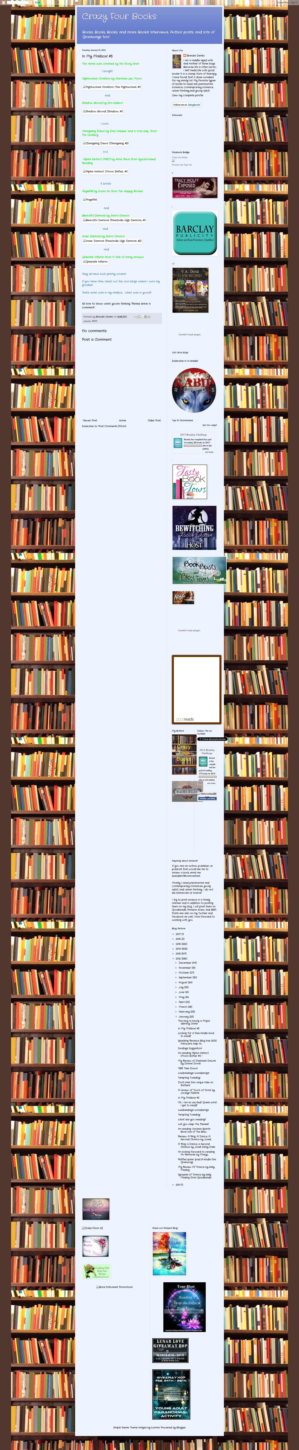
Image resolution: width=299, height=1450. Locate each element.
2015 (179, 944)
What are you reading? (192, 1119)
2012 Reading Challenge (207, 751)
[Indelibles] (187, 801)
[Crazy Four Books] (173, 161)
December (185, 963)
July (181, 987)
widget (214, 425)
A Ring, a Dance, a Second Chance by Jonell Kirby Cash (196, 1145)
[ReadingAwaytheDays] (184, 1331)
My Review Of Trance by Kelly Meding (196, 1168)
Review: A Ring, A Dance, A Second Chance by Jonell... (194, 1138)
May (182, 997)
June (182, 992)
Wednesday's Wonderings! (193, 1073)
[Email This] (136, 316)
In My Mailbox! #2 (188, 1097)
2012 (179, 958)
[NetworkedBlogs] (207, 797)
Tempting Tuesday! (189, 1077)
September (186, 977)
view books (209, 452)
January (184, 1016)
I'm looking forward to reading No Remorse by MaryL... (196, 1153)
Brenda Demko (196, 55)
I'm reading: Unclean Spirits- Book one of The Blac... (194, 1130)
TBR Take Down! (188, 1068)
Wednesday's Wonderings (193, 1110)
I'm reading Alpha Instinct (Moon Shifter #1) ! (193, 1054)
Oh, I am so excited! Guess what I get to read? (197, 1104)
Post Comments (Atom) (112, 426)
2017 (179, 934)
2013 (179, 953)
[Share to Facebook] (145, 316)
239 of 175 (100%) (207, 780)
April (182, 1002)
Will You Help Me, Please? (193, 1124)
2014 (179, 949)
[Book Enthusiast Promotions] (114, 1287)
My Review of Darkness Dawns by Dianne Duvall (197, 1062)
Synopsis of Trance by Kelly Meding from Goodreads (194, 1176)
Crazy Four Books (119, 17)
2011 (178, 1185)
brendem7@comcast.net (186, 876)
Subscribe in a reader (185, 361)
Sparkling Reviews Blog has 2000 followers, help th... (197, 1042)
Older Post (154, 420)
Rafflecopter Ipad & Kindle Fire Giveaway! (197, 1161)
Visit (180, 352)
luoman (155, 1427)
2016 (179, 939)
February (185, 1011)
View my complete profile (187, 95)
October (184, 972)
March (183, 1007)
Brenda (187, 439)
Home (122, 420)
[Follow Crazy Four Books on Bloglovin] (187, 106)
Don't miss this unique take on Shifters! (195, 1084)
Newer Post (90, 420)
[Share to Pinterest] (149, 316)
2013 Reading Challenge (193, 434)
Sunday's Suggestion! (190, 1048)
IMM (94, 321)
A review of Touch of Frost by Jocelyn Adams (196, 1091)
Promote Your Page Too (182, 165)
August (183, 982)
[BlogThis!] (139, 316)
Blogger (181, 1427)
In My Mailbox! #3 (188, 1028)
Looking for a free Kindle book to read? (196, 1034)
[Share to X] (142, 316)
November (185, 968)
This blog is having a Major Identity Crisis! (194, 1022)
